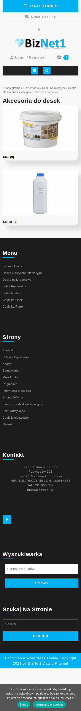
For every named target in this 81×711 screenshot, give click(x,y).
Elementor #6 (31, 88)
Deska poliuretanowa (17, 279)
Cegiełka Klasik (13, 299)
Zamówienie (11, 370)
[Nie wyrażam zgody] (75, 697)
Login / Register (29, 57)
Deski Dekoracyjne (54, 88)
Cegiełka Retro (13, 306)
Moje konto (10, 377)
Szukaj (41, 583)
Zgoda (23, 704)
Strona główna (11, 88)
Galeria (8, 424)
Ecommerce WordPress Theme (31, 658)
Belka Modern (12, 293)
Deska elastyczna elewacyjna (23, 273)
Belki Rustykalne (14, 411)
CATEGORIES (44, 6)
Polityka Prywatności (16, 357)
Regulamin (10, 384)
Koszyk (7, 363)
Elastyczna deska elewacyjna (22, 404)
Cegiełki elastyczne (16, 417)
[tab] (34, 70)
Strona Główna (13, 397)
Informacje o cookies (49, 704)
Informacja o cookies (17, 390)
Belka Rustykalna (14, 286)
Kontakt (8, 350)
